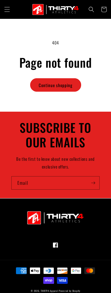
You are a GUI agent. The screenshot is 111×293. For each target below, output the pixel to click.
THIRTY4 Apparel (49, 290)
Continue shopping (56, 85)
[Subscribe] (93, 183)
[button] (7, 9)
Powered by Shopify (69, 290)
